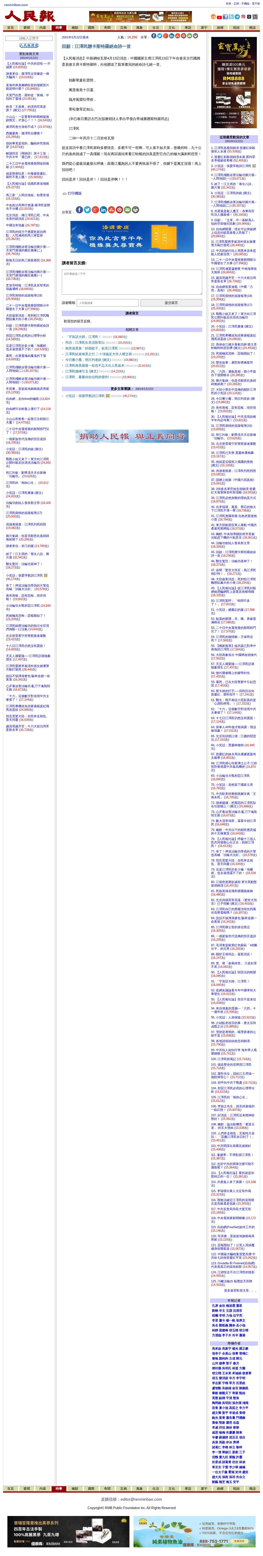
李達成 (233, 1412)
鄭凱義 (223, 1325)
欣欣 (235, 1462)
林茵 (235, 1368)
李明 (222, 1315)
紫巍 (232, 1457)
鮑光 (215, 1417)
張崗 (225, 1477)
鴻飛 (245, 1403)
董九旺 (223, 1457)
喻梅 (222, 1432)
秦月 (236, 1363)
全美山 (226, 1353)
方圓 (242, 1368)
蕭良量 (230, 1417)
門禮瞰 (240, 1417)
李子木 (226, 1335)
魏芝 (222, 1482)
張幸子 (216, 1353)
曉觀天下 (225, 1393)
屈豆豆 (233, 1437)
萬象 (139, 27)
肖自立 (240, 1477)
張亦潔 (236, 1403)
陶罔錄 (216, 1403)
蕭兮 (222, 1320)
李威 (215, 1427)
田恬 (222, 1427)
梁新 (235, 1452)
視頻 (236, 27)
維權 (220, 27)
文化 (171, 27)
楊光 (235, 1348)
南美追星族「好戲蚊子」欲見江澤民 (105, 348)
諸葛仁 (216, 1447)
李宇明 (240, 1378)
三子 (242, 1452)
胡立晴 (243, 1330)
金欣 (222, 1305)
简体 (228, 3)
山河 (215, 1363)
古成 (232, 1358)
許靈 (239, 1457)
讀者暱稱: (69, 302)
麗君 (239, 1305)
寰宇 (204, 27)
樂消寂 (223, 1378)
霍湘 (231, 1472)
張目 (242, 1437)
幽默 (75, 27)
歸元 (239, 1358)
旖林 (229, 1427)
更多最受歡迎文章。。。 (241, 1290)
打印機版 (74, 193)
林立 (232, 1447)
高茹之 (233, 1408)
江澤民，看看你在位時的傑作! (100, 377)
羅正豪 (243, 1348)
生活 (155, 27)
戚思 (215, 1432)
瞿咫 (229, 1422)
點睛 (222, 1398)
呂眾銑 (240, 1383)
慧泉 (236, 1398)
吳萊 (215, 1442)
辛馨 (215, 1437)
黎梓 (239, 1447)
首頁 (10, 27)
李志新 (216, 1383)
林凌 (242, 1462)
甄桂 (242, 1393)
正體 (236, 3)
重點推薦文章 (29, 54)
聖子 (229, 1363)
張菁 (235, 1353)
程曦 (215, 1315)
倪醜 (215, 1457)
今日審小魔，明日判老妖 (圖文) (101, 360)
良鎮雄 (226, 1388)
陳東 (239, 1432)
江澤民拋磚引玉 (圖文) (95, 371)
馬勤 (222, 1442)
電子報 (256, 3)
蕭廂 (242, 1335)
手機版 (245, 3)
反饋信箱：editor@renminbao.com (131, 1499)
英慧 (215, 1398)
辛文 (222, 1310)
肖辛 (235, 1335)
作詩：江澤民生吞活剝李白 (98, 342)
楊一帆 (230, 1320)
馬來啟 (216, 1348)
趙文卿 (216, 1412)
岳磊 (236, 1422)
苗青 (215, 1408)
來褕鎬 (236, 1373)
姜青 (222, 1417)
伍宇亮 (237, 1315)
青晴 (242, 1412)
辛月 (232, 1378)
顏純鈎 (223, 1358)
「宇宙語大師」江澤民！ (96, 337)
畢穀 (215, 1393)
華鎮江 (226, 1452)
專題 (188, 27)
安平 (236, 1482)
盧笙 (245, 1472)
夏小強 (223, 1408)
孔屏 (215, 1305)
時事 (59, 27)
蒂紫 (235, 1393)
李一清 (216, 1452)
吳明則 (226, 1403)
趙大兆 (216, 1477)
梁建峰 (223, 1330)
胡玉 (215, 1378)
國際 (91, 27)
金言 (235, 1388)
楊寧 (222, 1363)
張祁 (232, 1477)
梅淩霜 (230, 1305)
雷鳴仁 (243, 1353)
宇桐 (225, 1383)
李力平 (243, 1408)
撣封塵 (216, 1368)
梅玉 (229, 1482)
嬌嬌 (242, 1467)
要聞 (26, 27)
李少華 (233, 1467)
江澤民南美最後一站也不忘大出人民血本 (108, 365)
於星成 (216, 1462)
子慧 (225, 1467)
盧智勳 (216, 1388)
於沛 (238, 1472)
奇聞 (107, 27)
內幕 (42, 27)
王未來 (226, 1373)
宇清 (229, 1398)
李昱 (215, 1320)
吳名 (215, 1325)
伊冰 (229, 1442)
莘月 (232, 1383)
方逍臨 (216, 1335)
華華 (236, 1427)
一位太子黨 (219, 1472)
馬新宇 (226, 1348)
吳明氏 (226, 1368)
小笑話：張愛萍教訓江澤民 (101, 396)
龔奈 (232, 1325)
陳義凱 (243, 1388)
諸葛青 (226, 1462)
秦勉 (215, 1358)
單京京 (216, 1467)
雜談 (252, 27)
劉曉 (215, 1310)
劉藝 (215, 1482)
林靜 (215, 1330)
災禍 (123, 27)
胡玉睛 (233, 1330)
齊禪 (236, 1442)
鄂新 (222, 1422)
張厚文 (240, 1320)
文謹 (229, 1310)
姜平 (225, 1412)
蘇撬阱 (223, 1437)
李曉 (225, 1447)
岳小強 (240, 1325)
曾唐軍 (246, 1373)
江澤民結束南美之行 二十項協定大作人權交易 (112, 354)
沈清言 (237, 1310)
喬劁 (215, 1422)
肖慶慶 (230, 1432)
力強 (229, 1315)
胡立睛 (216, 1373)
